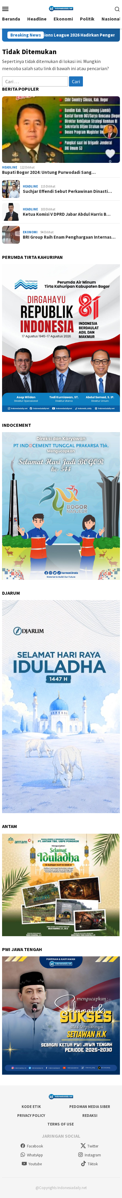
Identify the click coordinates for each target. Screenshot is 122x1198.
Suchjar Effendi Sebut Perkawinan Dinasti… (67, 191)
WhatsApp (35, 1155)
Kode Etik (31, 1106)
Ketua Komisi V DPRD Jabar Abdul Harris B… (66, 214)
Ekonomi (30, 232)
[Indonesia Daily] (61, 8)
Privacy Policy (31, 1115)
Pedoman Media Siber (89, 1106)
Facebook (35, 1146)
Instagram (93, 1155)
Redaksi (89, 1115)
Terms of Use (60, 1124)
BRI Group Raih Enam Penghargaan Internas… (69, 237)
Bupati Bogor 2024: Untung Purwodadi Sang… (49, 172)
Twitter (92, 1146)
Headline (9, 167)
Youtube (35, 1163)
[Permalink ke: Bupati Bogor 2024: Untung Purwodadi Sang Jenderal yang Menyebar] (61, 129)
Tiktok (93, 1163)
